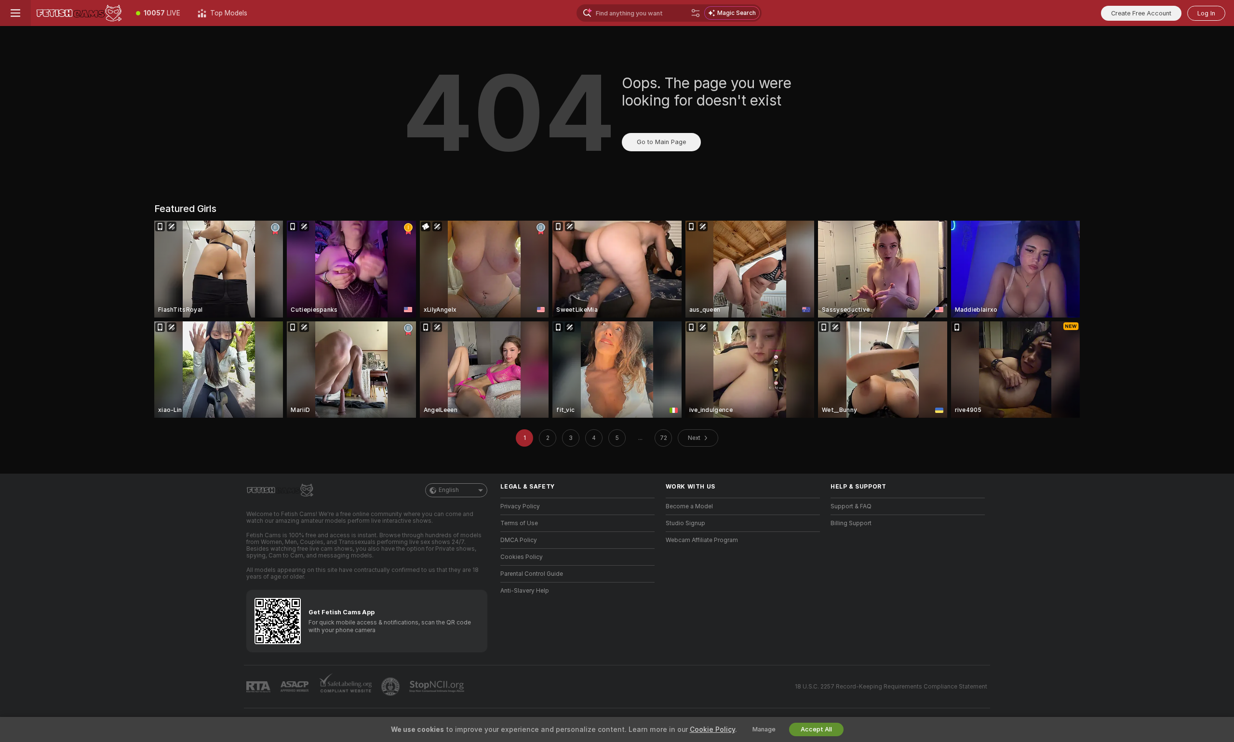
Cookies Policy (521, 557)
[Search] (695, 13)
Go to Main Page (661, 142)
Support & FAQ (851, 506)
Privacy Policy (520, 506)
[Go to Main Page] (79, 13)
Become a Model (689, 506)
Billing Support (851, 523)
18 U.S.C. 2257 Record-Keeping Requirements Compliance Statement (891, 686)
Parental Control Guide (531, 573)
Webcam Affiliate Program (702, 540)
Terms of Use (519, 523)
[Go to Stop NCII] (437, 686)
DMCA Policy (518, 540)
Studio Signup (685, 523)
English (449, 490)
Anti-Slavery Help (524, 590)
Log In (1206, 13)
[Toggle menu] (15, 13)
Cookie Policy (712, 729)
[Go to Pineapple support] (391, 686)
